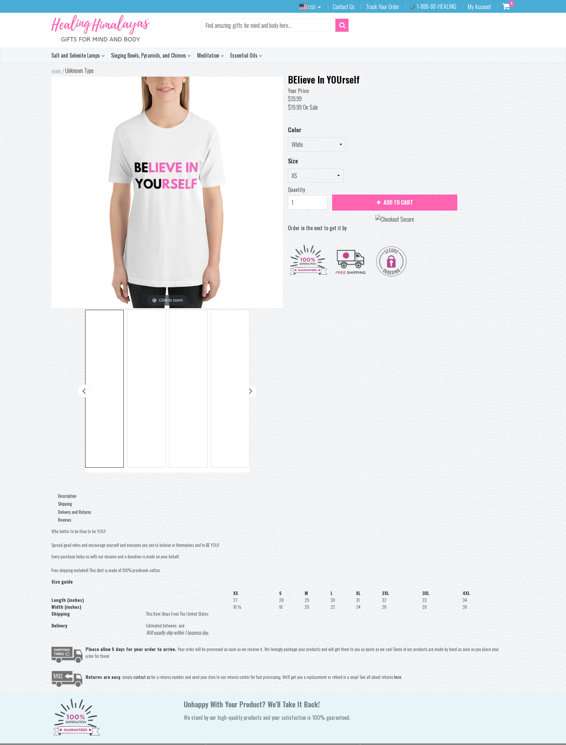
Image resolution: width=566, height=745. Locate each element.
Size (293, 161)
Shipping (65, 503)
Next (250, 391)
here (397, 676)
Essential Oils (244, 55)
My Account (479, 6)
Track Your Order (382, 6)
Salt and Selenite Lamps (76, 55)
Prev (84, 391)
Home (56, 71)
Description (67, 495)
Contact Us (344, 6)
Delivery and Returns (74, 511)
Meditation (208, 55)
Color (294, 129)
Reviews (64, 519)
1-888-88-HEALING (435, 6)
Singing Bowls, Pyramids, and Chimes (149, 55)
